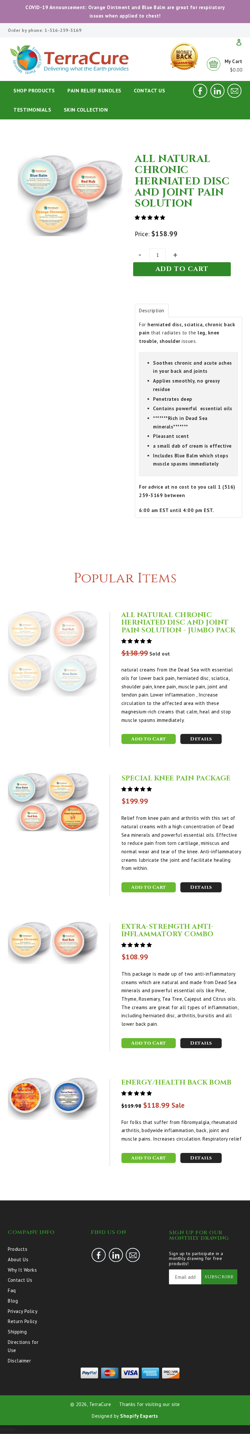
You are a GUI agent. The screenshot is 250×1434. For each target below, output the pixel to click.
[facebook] (200, 96)
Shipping (17, 1332)
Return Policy (22, 1321)
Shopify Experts (139, 1416)
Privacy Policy (22, 1311)
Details (201, 739)
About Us (18, 1259)
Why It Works (22, 1270)
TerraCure (100, 1404)
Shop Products (34, 90)
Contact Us (149, 90)
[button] (151, 217)
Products (17, 1249)
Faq (12, 1290)
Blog (13, 1301)
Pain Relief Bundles (94, 90)
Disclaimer (19, 1361)
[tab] (152, 310)
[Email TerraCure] (234, 96)
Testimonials (32, 109)
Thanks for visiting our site (149, 1404)
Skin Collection (86, 109)
